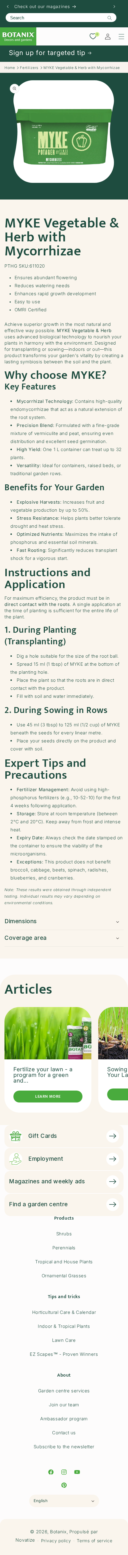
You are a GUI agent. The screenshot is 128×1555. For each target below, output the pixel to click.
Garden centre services (64, 1391)
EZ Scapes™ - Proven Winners (64, 1354)
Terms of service (94, 1540)
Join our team (64, 1405)
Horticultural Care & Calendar (64, 1312)
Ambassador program (64, 1419)
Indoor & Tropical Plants (64, 1326)
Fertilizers (29, 67)
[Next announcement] (114, 6)
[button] (121, 36)
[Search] (109, 17)
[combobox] (61, 17)
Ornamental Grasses (64, 1275)
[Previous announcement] (7, 6)
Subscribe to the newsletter (64, 1446)
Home (9, 67)
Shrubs (64, 1234)
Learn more (48, 1096)
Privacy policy (56, 1540)
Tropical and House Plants (64, 1262)
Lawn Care (64, 1340)
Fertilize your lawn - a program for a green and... (43, 1074)
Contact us (64, 1432)
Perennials (64, 1248)
